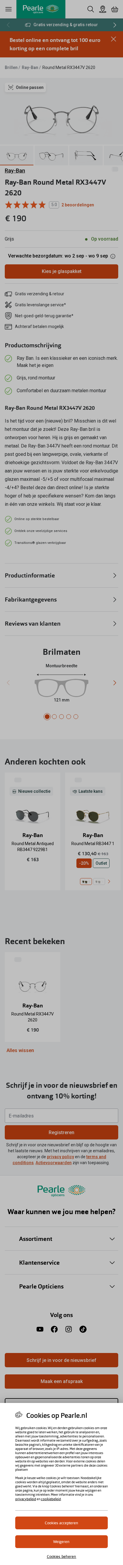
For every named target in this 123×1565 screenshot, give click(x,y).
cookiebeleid (51, 1499)
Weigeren (61, 1541)
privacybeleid (25, 1499)
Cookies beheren (61, 1556)
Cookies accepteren (61, 1522)
